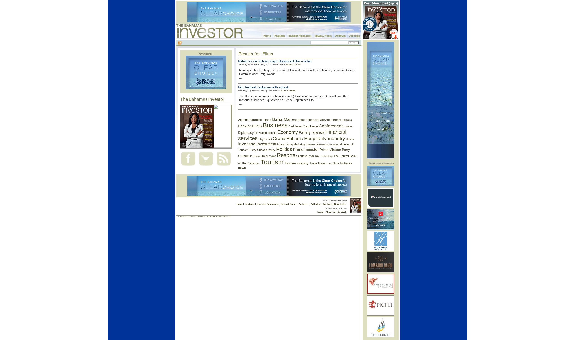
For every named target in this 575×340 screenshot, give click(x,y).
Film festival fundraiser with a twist (263, 87)
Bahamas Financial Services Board (317, 119)
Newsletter (340, 204)
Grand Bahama (288, 138)
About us (330, 212)
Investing (247, 143)
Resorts (286, 155)
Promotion (255, 156)
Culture (348, 126)
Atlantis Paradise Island (254, 119)
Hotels (350, 139)
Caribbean (295, 126)
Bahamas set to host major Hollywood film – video (274, 61)
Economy (287, 132)
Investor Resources (299, 36)
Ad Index (354, 36)
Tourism (272, 162)
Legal (320, 212)
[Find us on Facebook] (188, 166)
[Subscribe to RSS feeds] (224, 166)
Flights (263, 139)
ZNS (328, 163)
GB (270, 139)
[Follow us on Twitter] (206, 166)
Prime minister (306, 149)
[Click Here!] (380, 185)
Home (267, 36)
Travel (321, 163)
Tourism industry (296, 163)
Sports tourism (305, 156)
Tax (317, 156)
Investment (266, 144)
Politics (284, 149)
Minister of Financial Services (322, 144)
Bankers (347, 120)
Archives (340, 36)
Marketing (300, 144)
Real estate (269, 156)
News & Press (323, 36)
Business (275, 125)
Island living (285, 144)
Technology (326, 156)
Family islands (311, 132)
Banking (244, 126)
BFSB (257, 126)
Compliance (310, 126)
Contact (342, 212)
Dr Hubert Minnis (265, 133)
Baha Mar (281, 119)
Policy (271, 150)
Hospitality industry (324, 138)
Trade (313, 163)
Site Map (327, 204)
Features (279, 36)
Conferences (331, 126)
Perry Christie (258, 150)
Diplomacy (246, 133)
